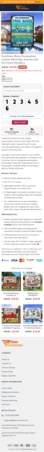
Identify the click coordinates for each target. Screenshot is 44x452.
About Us (5, 359)
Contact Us (6, 363)
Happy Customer (9, 376)
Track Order (7, 388)
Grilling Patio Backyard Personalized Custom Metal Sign (32, 294)
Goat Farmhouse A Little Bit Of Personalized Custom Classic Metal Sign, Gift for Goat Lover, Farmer (11, 294)
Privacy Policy (7, 371)
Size (3, 76)
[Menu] (3, 7)
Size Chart (6, 404)
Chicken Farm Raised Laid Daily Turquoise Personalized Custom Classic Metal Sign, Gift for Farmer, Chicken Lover (11, 327)
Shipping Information (10, 392)
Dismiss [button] (38, 2)
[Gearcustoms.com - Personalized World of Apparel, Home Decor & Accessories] (22, 7)
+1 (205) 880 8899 (11, 415)
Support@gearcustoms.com (16, 420)
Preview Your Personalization (22, 116)
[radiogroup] (22, 105)
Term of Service (8, 367)
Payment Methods (9, 400)
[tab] (22, 86)
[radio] (7, 79)
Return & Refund (8, 396)
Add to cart (20, 122)
